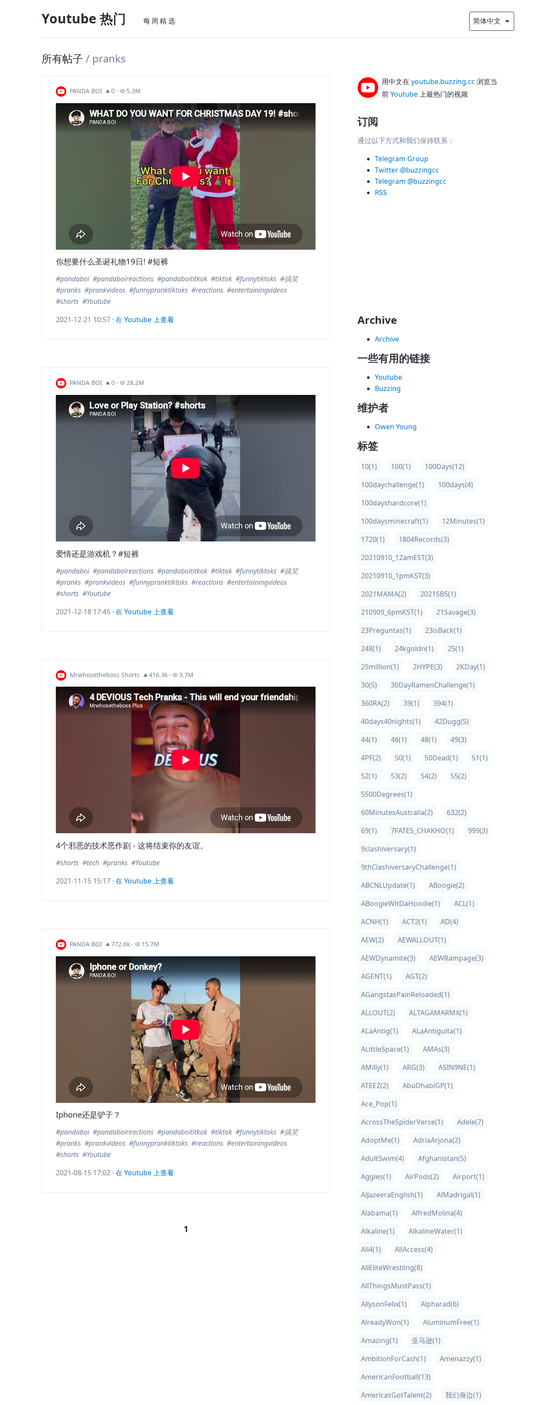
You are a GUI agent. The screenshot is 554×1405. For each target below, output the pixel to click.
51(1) (480, 758)
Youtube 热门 (84, 18)
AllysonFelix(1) (384, 1304)
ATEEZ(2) (375, 1085)
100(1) (401, 466)
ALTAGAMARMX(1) (438, 1012)
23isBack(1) (443, 630)
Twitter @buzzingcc (407, 170)
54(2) (429, 776)
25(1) (456, 648)
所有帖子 (62, 58)
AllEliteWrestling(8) (391, 1267)
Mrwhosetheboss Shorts (105, 675)
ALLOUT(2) (378, 1012)
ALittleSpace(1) (385, 1049)
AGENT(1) (376, 976)
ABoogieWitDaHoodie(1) (400, 903)
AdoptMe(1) (380, 1140)
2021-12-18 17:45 (83, 611)
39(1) (411, 703)
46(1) (399, 739)
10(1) (369, 466)
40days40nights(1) (391, 721)
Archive (387, 339)
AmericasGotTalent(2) (396, 1395)
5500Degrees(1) (386, 794)
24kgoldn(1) (414, 648)
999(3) (478, 830)
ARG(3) (414, 1067)
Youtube (404, 94)
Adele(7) (470, 1122)
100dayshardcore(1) (393, 503)
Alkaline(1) (378, 1231)
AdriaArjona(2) (437, 1140)
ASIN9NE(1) (456, 1067)
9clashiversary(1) (388, 849)
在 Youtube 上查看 (145, 319)
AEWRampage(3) (456, 958)
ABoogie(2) (446, 885)
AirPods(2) (422, 1176)
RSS (381, 192)
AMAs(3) (436, 1049)
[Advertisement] (428, 259)
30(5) (369, 685)
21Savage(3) (456, 612)
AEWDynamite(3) (388, 958)
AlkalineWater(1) (435, 1231)
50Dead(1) (441, 758)
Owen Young (396, 426)
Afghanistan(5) (442, 1158)
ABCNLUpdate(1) (388, 885)
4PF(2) (371, 758)
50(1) (403, 758)
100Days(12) (444, 466)
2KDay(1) (470, 667)
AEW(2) (372, 940)
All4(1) (371, 1249)
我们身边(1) (463, 1395)
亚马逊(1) (426, 1340)
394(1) (443, 703)
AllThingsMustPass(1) (396, 1286)
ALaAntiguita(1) (437, 1031)
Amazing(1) (379, 1340)
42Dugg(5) (452, 721)
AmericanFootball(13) (396, 1377)
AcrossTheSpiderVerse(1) (402, 1122)
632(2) (457, 812)
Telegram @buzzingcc (410, 181)
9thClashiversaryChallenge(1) (408, 867)
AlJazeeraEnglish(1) (392, 1195)
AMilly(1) (375, 1067)
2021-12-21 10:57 (83, 319)
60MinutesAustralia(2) (397, 812)
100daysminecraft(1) (394, 521)
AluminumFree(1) (451, 1322)
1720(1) (373, 539)
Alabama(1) (379, 1213)
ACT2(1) (414, 921)
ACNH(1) (374, 921)
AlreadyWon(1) (385, 1322)
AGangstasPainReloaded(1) (405, 994)
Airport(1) (468, 1176)
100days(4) (455, 484)
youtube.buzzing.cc (443, 81)
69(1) (369, 830)
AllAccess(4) (414, 1249)
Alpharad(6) (440, 1304)
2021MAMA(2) (383, 594)
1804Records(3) (424, 539)
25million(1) (380, 667)
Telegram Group (401, 158)
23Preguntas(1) (386, 630)
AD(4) (449, 921)
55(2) (459, 776)
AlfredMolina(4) (437, 1213)
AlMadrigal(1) (458, 1195)
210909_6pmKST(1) (391, 612)
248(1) (371, 648)
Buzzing (388, 388)
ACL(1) (464, 903)
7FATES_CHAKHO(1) (422, 830)
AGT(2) (416, 976)
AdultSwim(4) (382, 1158)
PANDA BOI (86, 91)
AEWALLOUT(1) (422, 940)
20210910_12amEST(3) (397, 557)
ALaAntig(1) (379, 1031)
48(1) (429, 739)
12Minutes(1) (463, 521)
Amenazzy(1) (460, 1358)
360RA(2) (375, 703)
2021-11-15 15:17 (83, 881)
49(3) (459, 739)
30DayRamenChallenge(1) (433, 685)
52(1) (369, 776)
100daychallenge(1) (392, 484)
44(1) (369, 739)
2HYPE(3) (427, 667)
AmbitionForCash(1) (393, 1358)
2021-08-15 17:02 (83, 1172)
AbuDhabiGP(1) (428, 1085)
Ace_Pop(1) (379, 1103)
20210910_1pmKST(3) (395, 575)
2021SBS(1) (438, 594)
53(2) (399, 776)
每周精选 (160, 21)
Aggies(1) (376, 1176)
